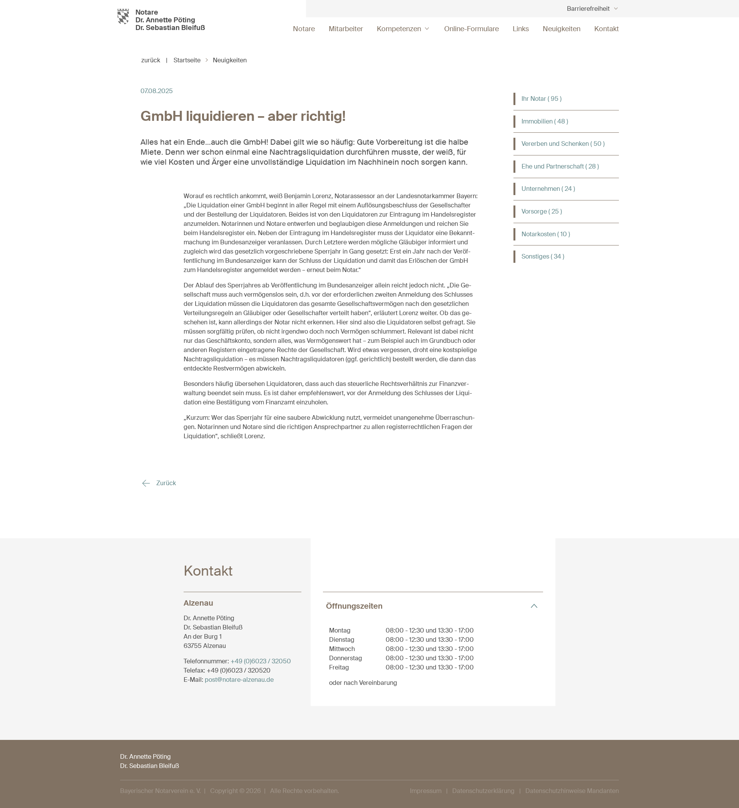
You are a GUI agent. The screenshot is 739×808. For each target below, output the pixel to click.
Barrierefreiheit (588, 9)
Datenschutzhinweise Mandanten (572, 791)
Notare (304, 28)
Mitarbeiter (346, 28)
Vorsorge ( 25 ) (542, 211)
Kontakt (606, 28)
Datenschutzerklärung (483, 791)
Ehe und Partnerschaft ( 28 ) (560, 166)
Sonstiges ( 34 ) (543, 256)
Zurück (165, 483)
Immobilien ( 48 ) (545, 121)
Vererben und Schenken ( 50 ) (563, 144)
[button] (433, 606)
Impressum (425, 791)
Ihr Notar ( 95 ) (542, 99)
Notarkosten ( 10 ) (546, 234)
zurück (154, 60)
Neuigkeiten (561, 28)
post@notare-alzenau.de (239, 680)
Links (521, 28)
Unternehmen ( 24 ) (548, 189)
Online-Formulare (471, 28)
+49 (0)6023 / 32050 (261, 661)
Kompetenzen (399, 28)
